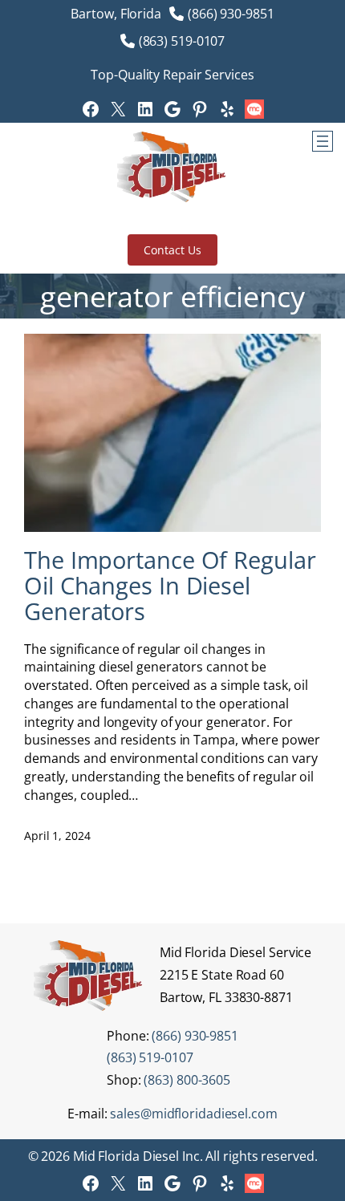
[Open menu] (322, 141)
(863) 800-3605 (187, 1080)
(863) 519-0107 (182, 41)
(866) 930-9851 (231, 13)
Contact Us (172, 250)
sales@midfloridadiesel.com (193, 1113)
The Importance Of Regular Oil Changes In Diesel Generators (170, 585)
